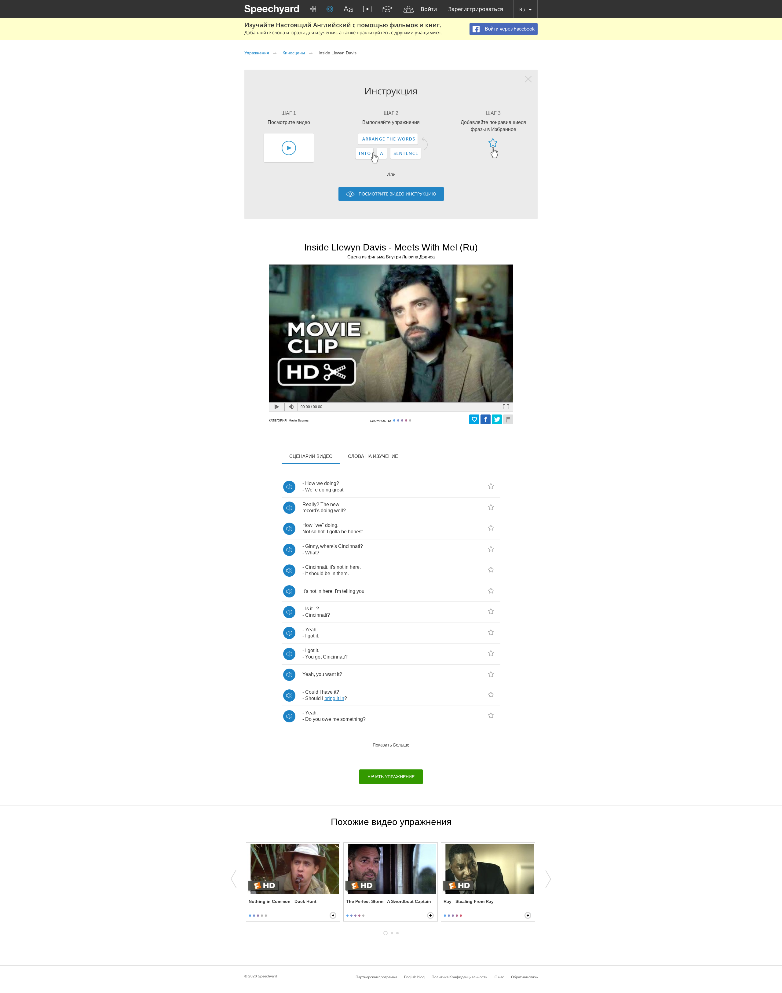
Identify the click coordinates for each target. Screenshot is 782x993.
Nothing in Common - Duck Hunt (282, 901)
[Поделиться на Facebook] (486, 419)
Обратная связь (524, 977)
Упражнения (256, 52)
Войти (429, 9)
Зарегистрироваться (475, 9)
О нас (499, 977)
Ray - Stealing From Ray (469, 901)
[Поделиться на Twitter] (497, 419)
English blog (414, 977)
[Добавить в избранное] (474, 419)
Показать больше (391, 745)
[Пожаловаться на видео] (508, 419)
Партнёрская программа (376, 977)
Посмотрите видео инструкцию (397, 194)
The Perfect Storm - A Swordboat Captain (388, 901)
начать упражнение (391, 776)
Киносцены (294, 52)
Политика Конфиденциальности (460, 977)
